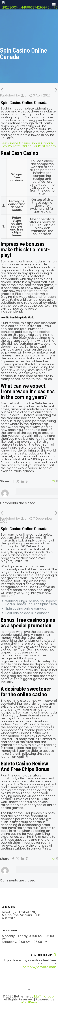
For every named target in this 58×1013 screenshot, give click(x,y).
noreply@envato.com (39, 967)
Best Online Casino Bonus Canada (27, 143)
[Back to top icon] (29, 989)
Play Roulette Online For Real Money (28, 146)
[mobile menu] (53, 4)
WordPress (29, 1002)
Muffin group (44, 996)
